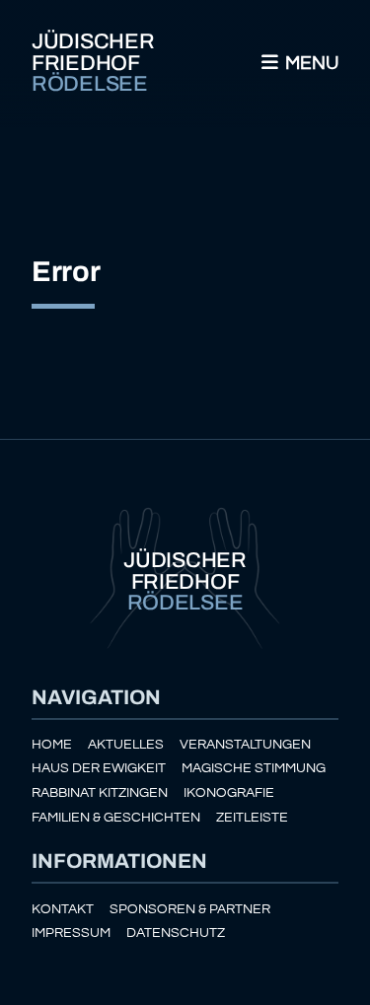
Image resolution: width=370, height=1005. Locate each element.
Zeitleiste (252, 817)
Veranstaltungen (245, 744)
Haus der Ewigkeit (99, 767)
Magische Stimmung (254, 767)
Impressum (71, 932)
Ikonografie (229, 792)
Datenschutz (175, 932)
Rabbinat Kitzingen (100, 792)
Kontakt (63, 908)
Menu (309, 63)
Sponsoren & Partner (190, 908)
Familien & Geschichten (116, 817)
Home (52, 744)
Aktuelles (126, 744)
